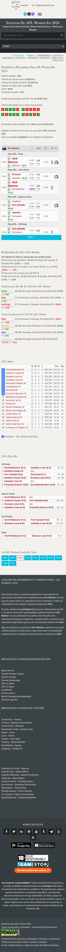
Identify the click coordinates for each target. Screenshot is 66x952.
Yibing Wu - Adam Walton (13, 778)
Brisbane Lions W (14, 376)
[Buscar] (61, 35)
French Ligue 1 (8, 693)
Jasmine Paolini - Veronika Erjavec (17, 781)
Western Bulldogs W (15, 407)
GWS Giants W (12, 420)
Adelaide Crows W (14, 380)
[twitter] (14, 832)
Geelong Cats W (13, 400)
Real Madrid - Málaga (11, 745)
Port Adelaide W (13, 387)
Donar (4, 945)
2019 (58, 558)
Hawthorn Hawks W (15, 373)
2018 (5, 563)
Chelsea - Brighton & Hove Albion (16, 723)
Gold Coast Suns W (15, 424)
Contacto (42, 942)
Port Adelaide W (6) (13, 474)
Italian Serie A (7, 670)
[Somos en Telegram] (25, 14)
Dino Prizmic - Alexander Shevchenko (18, 784)
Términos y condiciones (49, 939)
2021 (43, 558)
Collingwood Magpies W (17, 427)
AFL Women (13, 148)
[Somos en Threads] (29, 14)
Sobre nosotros (30, 942)
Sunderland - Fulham (11, 719)
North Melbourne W (15, 370)
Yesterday (18, 55)
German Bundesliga (10, 680)
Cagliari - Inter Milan (10, 739)
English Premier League (12, 674)
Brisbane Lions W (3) (41, 478)
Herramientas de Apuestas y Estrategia (19, 939)
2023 (28, 558)
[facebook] (6, 832)
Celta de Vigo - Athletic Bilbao (15, 772)
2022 (35, 558)
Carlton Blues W (13, 414)
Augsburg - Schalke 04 (11, 748)
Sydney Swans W (14, 417)
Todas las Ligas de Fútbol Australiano (42, 945)
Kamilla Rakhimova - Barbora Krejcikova (20, 775)
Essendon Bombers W (16, 393)
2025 (12, 558)
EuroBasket (6, 690)
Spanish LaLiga (8, 677)
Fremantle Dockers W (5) (16, 485)
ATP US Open (7, 687)
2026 (5, 558)
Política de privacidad (11, 942)
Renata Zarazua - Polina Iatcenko (16, 791)
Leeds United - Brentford (12, 726)
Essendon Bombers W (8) (43, 485)
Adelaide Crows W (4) (41, 468)
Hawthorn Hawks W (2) (15, 478)
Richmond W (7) (38, 474)
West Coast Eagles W (16, 410)
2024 (20, 558)
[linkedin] (21, 832)
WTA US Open (7, 683)
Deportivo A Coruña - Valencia (15, 768)
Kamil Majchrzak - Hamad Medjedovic (18, 797)
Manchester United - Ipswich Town (17, 729)
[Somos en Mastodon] (33, 14)
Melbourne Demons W (16, 397)
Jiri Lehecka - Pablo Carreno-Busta (17, 794)
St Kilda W (10, 403)
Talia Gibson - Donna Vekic (13, 788)
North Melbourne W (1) (15, 468)
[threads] (59, 832)
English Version (16, 945)
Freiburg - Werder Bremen (13, 742)
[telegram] (51, 832)
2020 (50, 558)
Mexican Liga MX (9, 700)
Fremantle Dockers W (16, 383)
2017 (12, 563)
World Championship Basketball (16, 696)
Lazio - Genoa (7, 736)
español (24, 5)
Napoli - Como (8, 732)
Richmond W (12, 390)
